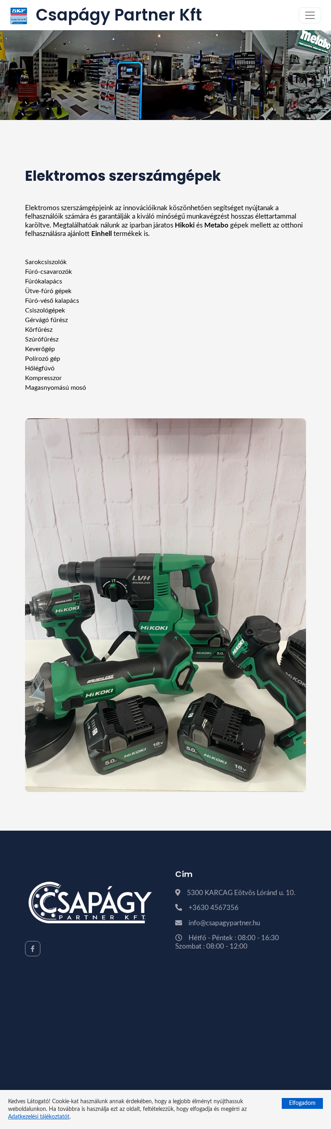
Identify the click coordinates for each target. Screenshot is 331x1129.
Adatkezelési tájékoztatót (38, 1117)
